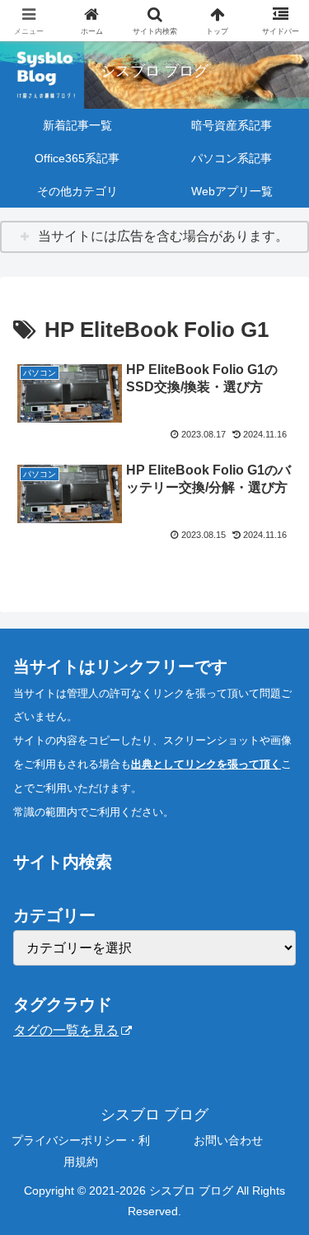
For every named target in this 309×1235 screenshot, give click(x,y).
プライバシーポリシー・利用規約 (81, 1150)
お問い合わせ (228, 1140)
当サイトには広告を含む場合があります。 (163, 236)
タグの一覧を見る (66, 1030)
